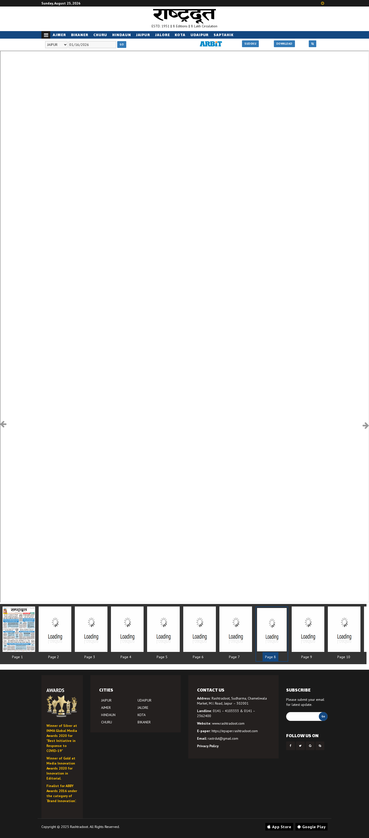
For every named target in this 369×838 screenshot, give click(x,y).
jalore (162, 35)
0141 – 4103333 (226, 711)
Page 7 (234, 657)
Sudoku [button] (250, 43)
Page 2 (53, 657)
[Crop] (313, 43)
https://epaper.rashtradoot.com (235, 731)
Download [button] (284, 43)
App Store (281, 826)
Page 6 (198, 657)
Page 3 (89, 657)
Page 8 (270, 657)
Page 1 (17, 657)
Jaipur (143, 35)
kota (180, 35)
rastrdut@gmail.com (223, 738)
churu (100, 35)
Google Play (314, 826)
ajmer (59, 35)
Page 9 (306, 657)
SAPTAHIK (223, 35)
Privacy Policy (208, 746)
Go (122, 44)
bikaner (79, 35)
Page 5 (162, 657)
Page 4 (125, 657)
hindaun (121, 35)
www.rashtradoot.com (228, 723)
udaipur (200, 35)
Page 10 (343, 657)
